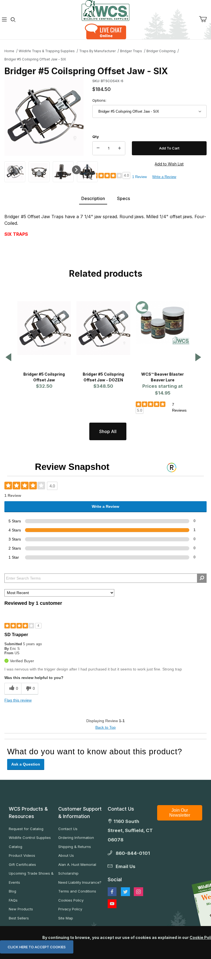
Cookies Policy (71, 900)
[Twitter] (125, 891)
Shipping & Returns (74, 846)
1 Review (139, 177)
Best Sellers (19, 918)
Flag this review (18, 700)
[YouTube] (112, 903)
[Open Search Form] (13, 20)
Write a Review (164, 177)
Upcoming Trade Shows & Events (31, 878)
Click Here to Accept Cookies (37, 947)
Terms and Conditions (77, 891)
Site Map (65, 918)
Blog (12, 891)
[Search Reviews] (202, 578)
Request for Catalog (26, 829)
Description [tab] (93, 198)
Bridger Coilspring (161, 51)
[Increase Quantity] (119, 148)
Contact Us (67, 829)
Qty (95, 136)
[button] (14, 171)
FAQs (13, 900)
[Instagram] (138, 891)
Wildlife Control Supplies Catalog (30, 842)
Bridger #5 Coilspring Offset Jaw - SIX (35, 59)
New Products (21, 909)
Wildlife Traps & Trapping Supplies (47, 51)
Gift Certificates (22, 864)
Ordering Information (76, 837)
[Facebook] (112, 891)
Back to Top (105, 727)
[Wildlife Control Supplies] (105, 10)
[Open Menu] (4, 20)
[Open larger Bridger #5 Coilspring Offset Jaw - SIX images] (44, 116)
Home (9, 51)
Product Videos (22, 855)
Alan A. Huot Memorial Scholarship (77, 869)
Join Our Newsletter (179, 812)
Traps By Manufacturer (97, 51)
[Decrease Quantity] (98, 148)
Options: (99, 100)
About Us (66, 855)
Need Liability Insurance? (79, 882)
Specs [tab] (123, 198)
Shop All (107, 431)
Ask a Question (25, 764)
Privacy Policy (70, 909)
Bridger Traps (131, 51)
